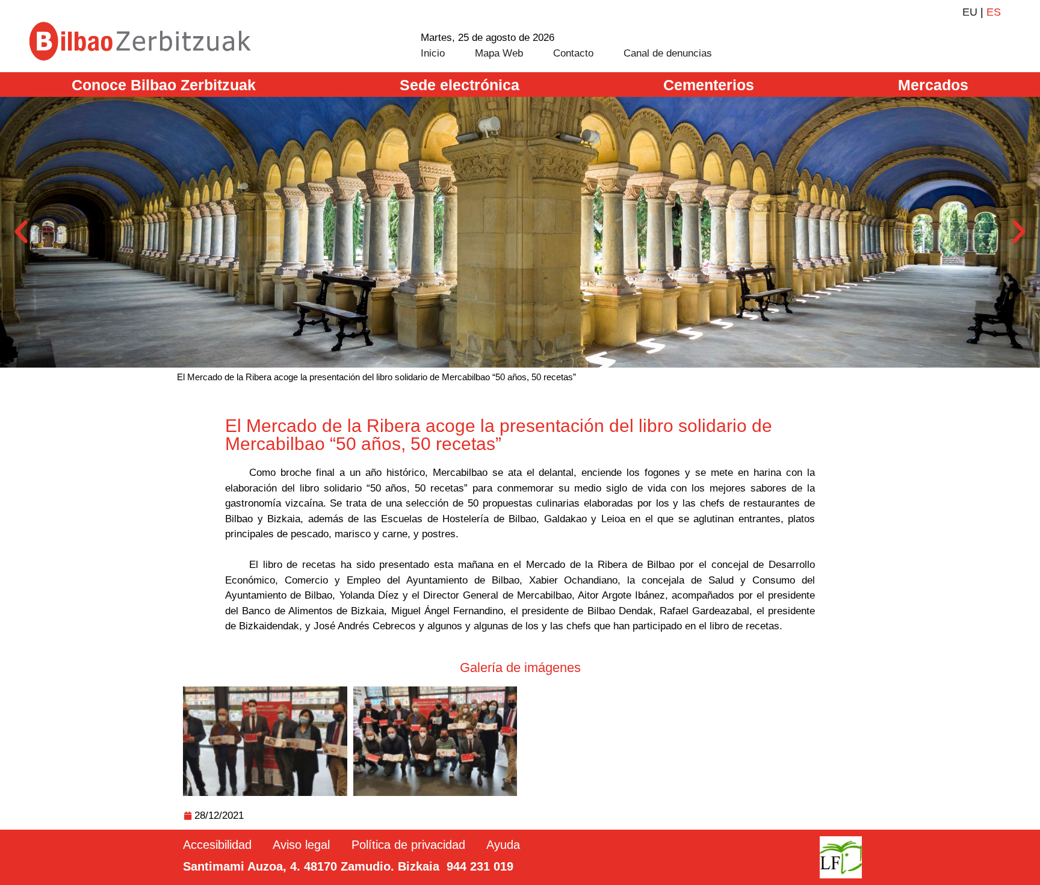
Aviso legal (301, 844)
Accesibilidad (217, 844)
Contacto (573, 53)
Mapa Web (499, 53)
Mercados (933, 84)
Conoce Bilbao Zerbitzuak (164, 84)
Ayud (499, 844)
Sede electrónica (459, 84)
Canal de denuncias (668, 53)
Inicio (433, 53)
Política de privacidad (408, 844)
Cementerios (708, 84)
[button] (21, 232)
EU (969, 12)
